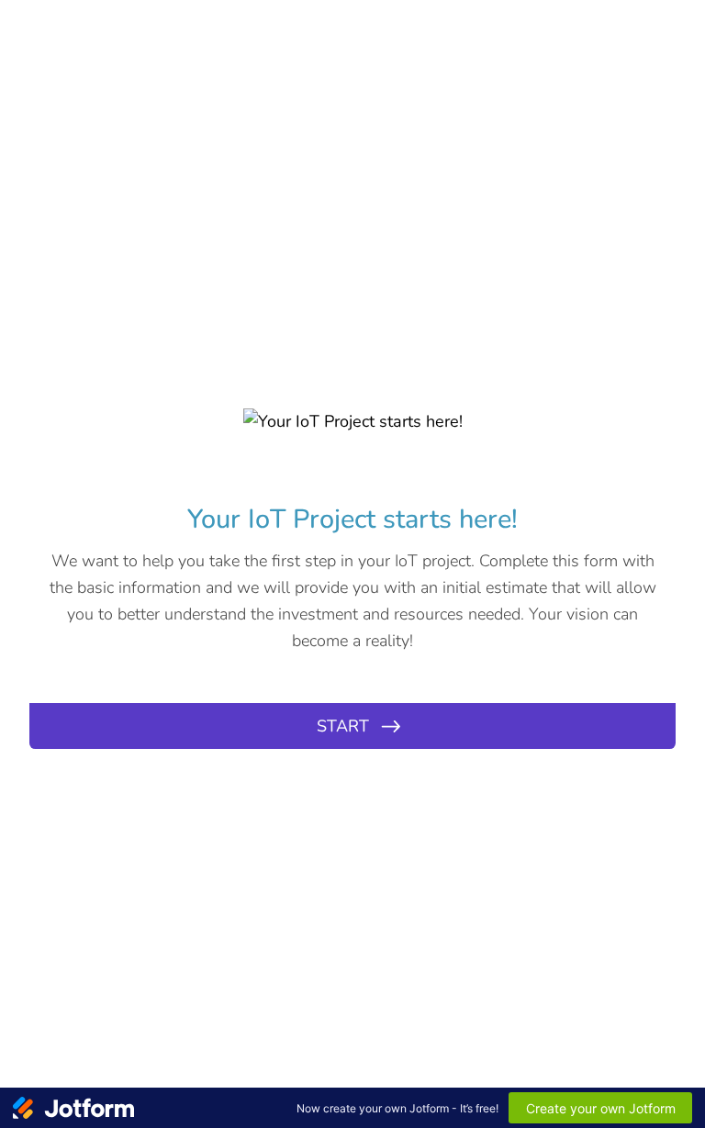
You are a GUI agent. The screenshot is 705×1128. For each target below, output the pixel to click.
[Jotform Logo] (73, 1108)
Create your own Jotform (601, 1108)
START (343, 726)
